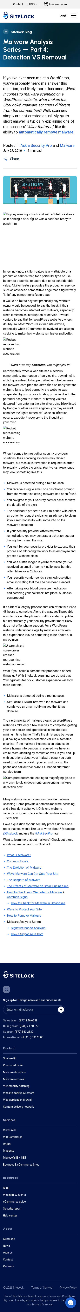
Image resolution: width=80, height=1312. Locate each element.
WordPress (10, 1130)
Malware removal (13, 1079)
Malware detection (14, 1072)
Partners (8, 1266)
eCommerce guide (14, 1201)
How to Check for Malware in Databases (38, 903)
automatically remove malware (46, 132)
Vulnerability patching (16, 1085)
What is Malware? (19, 855)
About (7, 1228)
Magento (8, 1150)
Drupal (7, 1143)
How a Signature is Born (27, 934)
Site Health (10, 1058)
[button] (70, 1302)
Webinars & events (14, 1194)
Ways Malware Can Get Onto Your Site (32, 874)
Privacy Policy (68, 1287)
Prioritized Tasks (13, 1065)
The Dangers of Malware (23, 880)
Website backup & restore (18, 1092)
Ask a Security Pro (36, 145)
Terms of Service (41, 1287)
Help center (10, 1215)
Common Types (17, 861)
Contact (18, 4)
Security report (12, 1208)
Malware (67, 145)
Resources (10, 1178)
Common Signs (17, 897)
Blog (6, 1187)
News (6, 1245)
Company (9, 1238)
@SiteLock (10, 833)
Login (63, 15)
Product (9, 1048)
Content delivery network (18, 1106)
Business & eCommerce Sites (21, 1164)
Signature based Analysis (28, 928)
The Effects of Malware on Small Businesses (38, 886)
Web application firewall (17, 1099)
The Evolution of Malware (24, 867)
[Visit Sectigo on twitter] (6, 989)
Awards (8, 1252)
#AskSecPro (44, 833)
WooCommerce (12, 1136)
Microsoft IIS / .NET (14, 1157)
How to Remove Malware (24, 915)
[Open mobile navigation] (74, 15)
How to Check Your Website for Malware (34, 892)
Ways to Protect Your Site (24, 909)
